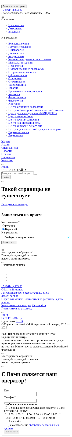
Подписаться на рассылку (38, 298)
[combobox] (36, 237)
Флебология (15, 100)
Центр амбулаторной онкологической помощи (36, 110)
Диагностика (16, 53)
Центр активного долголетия (25, 106)
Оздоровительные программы (26, 68)
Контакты (7, 160)
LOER (19, 321)
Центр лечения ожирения (23, 119)
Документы (15, 28)
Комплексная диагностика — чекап (29, 59)
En (7, 166)
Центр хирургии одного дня (25, 125)
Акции (5, 144)
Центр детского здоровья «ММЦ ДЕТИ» (32, 113)
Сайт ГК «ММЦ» (11, 317)
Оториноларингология (22, 72)
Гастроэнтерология (19, 46)
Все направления (18, 43)
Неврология (15, 65)
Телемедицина (17, 84)
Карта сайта (39, 305)
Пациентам (8, 157)
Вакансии (14, 31)
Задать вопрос (9, 295)
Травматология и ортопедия (25, 91)
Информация (16, 25)
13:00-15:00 (51, 414)
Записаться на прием (14, 6)
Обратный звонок (12, 289)
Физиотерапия (17, 97)
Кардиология (16, 56)
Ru (3, 166)
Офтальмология (17, 75)
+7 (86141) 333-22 (11, 9)
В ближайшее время (21, 407)
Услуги (5, 141)
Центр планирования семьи (24, 122)
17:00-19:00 (30, 417)
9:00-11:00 (15, 414)
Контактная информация (16, 305)
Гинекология (16, 49)
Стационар (14, 78)
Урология (14, 94)
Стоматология (16, 81)
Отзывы (6, 154)
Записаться (9, 242)
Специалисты (9, 147)
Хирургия (14, 103)
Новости (6, 150)
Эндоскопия (15, 135)
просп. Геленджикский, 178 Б (25, 292)
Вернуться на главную (14, 204)
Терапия (13, 87)
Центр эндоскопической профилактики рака (34, 129)
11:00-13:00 (32, 414)
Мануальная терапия (20, 62)
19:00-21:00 (48, 417)
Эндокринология (18, 132)
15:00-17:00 (11, 417)
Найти (6, 177)
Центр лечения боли (20, 116)
